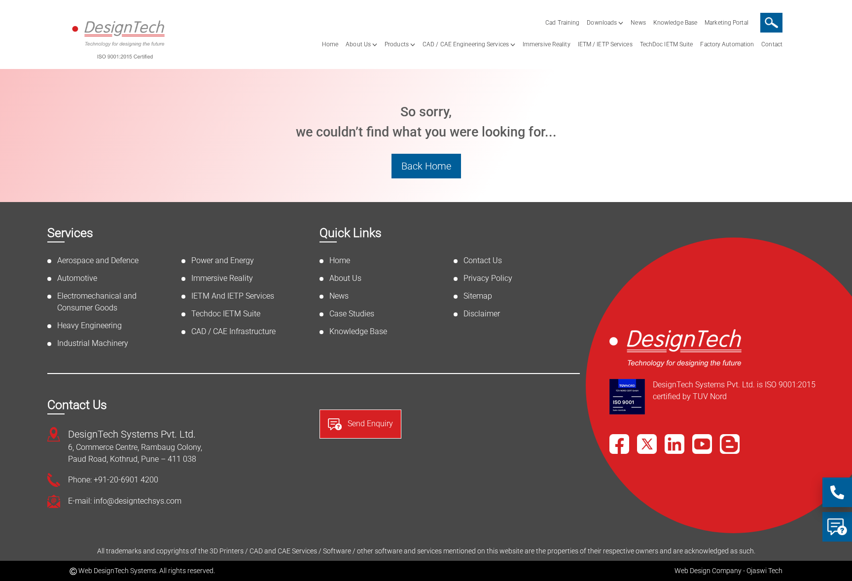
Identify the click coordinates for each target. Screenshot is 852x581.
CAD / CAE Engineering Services (466, 44)
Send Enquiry (369, 423)
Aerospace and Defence (98, 260)
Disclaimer (481, 313)
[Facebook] (619, 444)
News (638, 22)
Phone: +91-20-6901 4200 (113, 479)
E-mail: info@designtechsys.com (124, 501)
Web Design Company (708, 571)
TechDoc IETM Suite (666, 44)
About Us (358, 44)
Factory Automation (727, 44)
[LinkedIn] (674, 444)
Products (397, 44)
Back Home (426, 166)
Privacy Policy (487, 278)
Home (330, 44)
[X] (647, 444)
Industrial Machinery (92, 343)
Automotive (77, 278)
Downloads (602, 22)
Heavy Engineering (89, 325)
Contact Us (482, 260)
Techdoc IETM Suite (225, 313)
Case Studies (351, 313)
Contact (771, 44)
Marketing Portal (726, 22)
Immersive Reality (546, 44)
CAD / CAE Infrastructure (233, 331)
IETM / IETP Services (605, 44)
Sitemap (477, 296)
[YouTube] (702, 444)
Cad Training (562, 22)
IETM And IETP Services (232, 296)
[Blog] (730, 444)
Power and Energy (222, 260)
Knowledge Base (675, 22)
